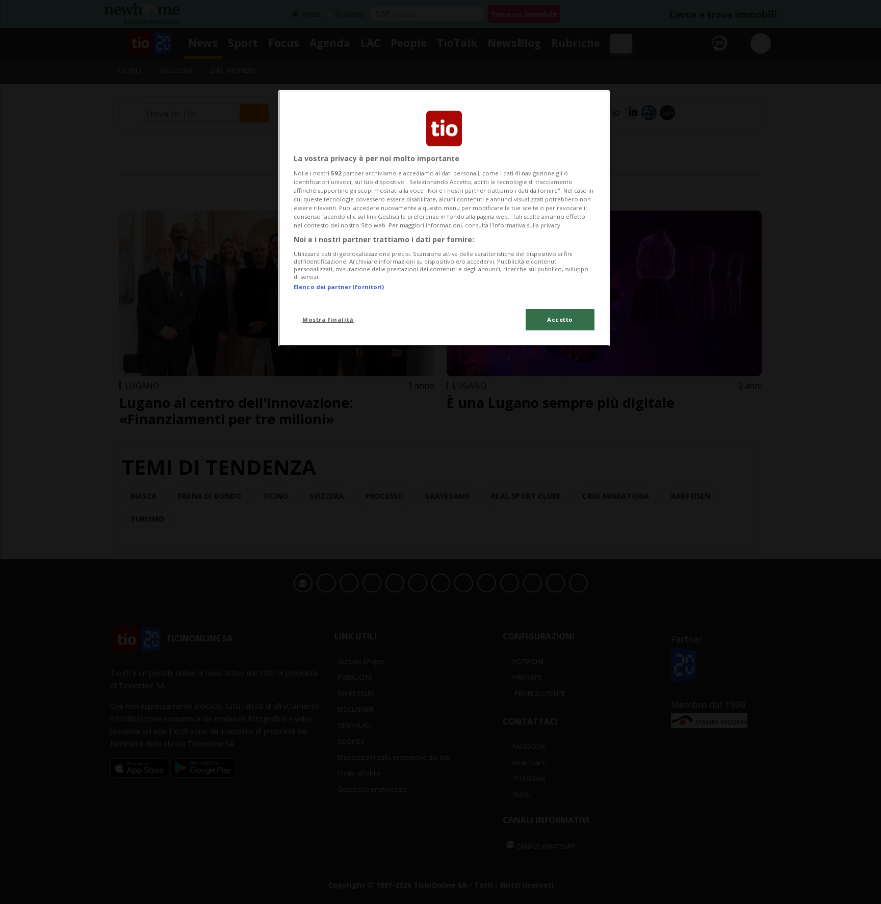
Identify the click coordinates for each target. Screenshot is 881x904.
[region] (444, 218)
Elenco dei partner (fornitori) (339, 287)
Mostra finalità (328, 319)
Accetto (560, 319)
